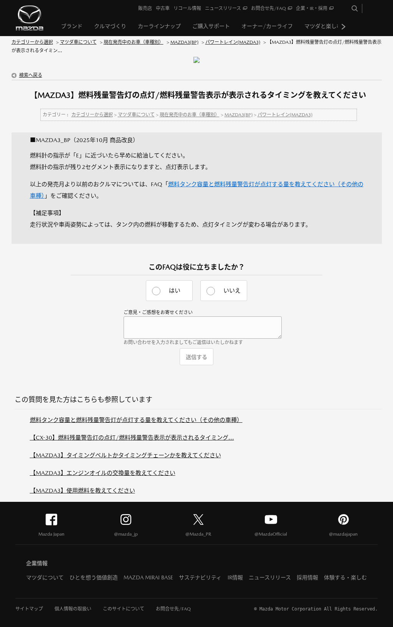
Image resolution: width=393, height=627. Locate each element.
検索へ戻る (30, 75)
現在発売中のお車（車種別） (133, 42)
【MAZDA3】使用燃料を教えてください (82, 490)
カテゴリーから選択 (32, 42)
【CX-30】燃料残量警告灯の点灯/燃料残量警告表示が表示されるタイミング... (132, 437)
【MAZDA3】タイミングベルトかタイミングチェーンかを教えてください (125, 455)
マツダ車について (78, 42)
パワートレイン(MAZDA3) (232, 42)
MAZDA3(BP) (184, 42)
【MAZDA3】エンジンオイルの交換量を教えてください (102, 473)
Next (343, 26)
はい (174, 290)
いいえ (232, 290)
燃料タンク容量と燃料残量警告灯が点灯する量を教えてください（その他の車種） (136, 420)
